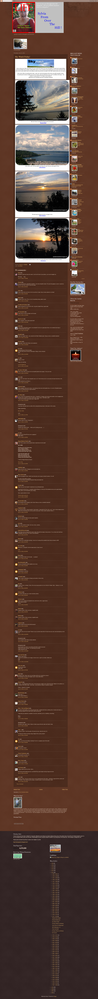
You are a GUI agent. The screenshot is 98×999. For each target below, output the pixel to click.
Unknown (20, 592)
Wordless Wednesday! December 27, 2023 (80, 240)
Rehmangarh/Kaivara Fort (81, 271)
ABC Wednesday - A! (56, 927)
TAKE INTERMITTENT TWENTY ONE (80, 230)
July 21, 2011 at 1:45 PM (23, 437)
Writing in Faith (75, 198)
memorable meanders (76, 209)
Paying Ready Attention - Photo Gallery (77, 141)
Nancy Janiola (21, 474)
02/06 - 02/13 (55, 975)
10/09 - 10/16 (55, 894)
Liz (18, 358)
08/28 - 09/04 (55, 905)
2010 (52, 987)
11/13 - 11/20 (55, 885)
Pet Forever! (54, 932)
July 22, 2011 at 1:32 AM (23, 678)
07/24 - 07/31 (55, 914)
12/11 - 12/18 (55, 877)
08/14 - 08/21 (55, 909)
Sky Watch (20, 265)
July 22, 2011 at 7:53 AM (23, 763)
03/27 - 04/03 (55, 962)
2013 (52, 868)
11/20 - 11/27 (55, 883)
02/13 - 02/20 (55, 973)
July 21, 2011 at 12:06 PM (23, 373)
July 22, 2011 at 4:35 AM (23, 735)
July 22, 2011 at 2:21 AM (23, 689)
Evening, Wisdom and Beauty (58, 923)
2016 (52, 863)
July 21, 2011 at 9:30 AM (23, 293)
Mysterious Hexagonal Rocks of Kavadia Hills (80, 192)
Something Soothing (79, 132)
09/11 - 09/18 (55, 901)
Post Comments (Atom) (23, 792)
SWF (19, 549)
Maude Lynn (20, 318)
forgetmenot (20, 507)
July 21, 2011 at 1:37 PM (23, 429)
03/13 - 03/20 (55, 966)
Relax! (79, 68)
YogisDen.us (74, 125)
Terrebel (19, 485)
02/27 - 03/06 (55, 970)
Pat (18, 739)
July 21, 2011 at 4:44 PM (23, 519)
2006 (52, 992)
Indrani (19, 746)
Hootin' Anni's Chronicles (77, 256)
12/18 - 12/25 (55, 875)
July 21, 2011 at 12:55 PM (23, 400)
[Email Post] (30, 264)
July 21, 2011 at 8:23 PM (23, 579)
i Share (73, 183)
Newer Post (17, 789)
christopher (20, 576)
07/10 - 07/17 (55, 935)
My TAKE (73, 228)
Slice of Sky (20, 462)
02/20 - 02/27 (55, 971)
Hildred (19, 608)
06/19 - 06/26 (55, 940)
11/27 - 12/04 (55, 881)
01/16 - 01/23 (55, 981)
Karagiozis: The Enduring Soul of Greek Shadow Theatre (77, 185)
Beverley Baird (21, 500)
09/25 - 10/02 (55, 898)
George (19, 282)
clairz (19, 290)
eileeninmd (20, 386)
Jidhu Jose (20, 665)
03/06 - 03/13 (55, 968)
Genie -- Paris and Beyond (23, 708)
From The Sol (74, 155)
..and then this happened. (80, 262)
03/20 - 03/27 (55, 964)
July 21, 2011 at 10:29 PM (23, 634)
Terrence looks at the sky (23, 495)
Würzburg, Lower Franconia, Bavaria (79, 221)
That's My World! (55, 929)
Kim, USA (20, 545)
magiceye (20, 622)
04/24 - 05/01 (55, 955)
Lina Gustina (20, 767)
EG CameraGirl (21, 311)
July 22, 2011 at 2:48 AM (23, 697)
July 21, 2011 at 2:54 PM (23, 481)
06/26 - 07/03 (55, 938)
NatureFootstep (21, 692)
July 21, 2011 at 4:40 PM (23, 504)
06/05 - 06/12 (55, 944)
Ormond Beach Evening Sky (77, 151)
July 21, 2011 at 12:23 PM (23, 382)
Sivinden (20, 341)
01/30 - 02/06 (55, 977)
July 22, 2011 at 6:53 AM (23, 749)
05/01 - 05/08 (55, 953)
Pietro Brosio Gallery (76, 115)
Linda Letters (74, 106)
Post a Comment (20, 784)
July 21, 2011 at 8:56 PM (23, 595)
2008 (52, 990)
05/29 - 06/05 (55, 946)
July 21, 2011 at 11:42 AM (23, 330)
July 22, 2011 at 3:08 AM (23, 704)
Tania (19, 377)
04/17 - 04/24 (55, 957)
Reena (19, 555)
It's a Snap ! (74, 237)
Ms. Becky (20, 394)
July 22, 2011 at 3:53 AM (23, 725)
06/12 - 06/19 (55, 942)
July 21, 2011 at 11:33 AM (23, 300)
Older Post (65, 789)
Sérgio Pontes (21, 701)
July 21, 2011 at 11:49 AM (23, 354)
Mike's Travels (21, 760)
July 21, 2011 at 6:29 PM (23, 565)
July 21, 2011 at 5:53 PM (23, 551)
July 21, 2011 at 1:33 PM (23, 421)
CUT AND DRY (75, 130)
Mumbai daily (74, 57)
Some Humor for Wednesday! (58, 925)
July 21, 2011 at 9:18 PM (23, 604)
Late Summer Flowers (80, 108)
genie (19, 777)
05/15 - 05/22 (55, 949)
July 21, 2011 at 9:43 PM (23, 611)
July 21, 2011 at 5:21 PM (23, 542)
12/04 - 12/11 (55, 879)
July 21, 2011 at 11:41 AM (23, 322)
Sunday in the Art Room (80, 157)
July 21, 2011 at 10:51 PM (23, 641)
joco (19, 348)
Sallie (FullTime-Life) (22, 530)
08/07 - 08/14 (55, 910)
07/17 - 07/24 (55, 916)
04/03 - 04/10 (55, 960)
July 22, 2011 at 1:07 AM (23, 670)
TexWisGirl (20, 467)
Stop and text (80, 58)
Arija (19, 272)
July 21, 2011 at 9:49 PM (23, 626)
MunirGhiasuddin (21, 562)
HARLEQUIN (20, 418)
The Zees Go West (75, 218)
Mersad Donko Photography (77, 96)
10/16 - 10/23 (55, 892)
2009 (52, 989)
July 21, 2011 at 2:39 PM (23, 470)
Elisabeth (20, 334)
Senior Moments (75, 150)
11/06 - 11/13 (55, 886)
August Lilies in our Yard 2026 (80, 166)
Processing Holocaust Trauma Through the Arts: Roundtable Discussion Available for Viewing (78, 203)
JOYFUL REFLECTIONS (77, 164)
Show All (83, 278)
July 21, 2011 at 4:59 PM (23, 526)
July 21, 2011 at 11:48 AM (23, 344)
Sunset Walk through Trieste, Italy (80, 99)
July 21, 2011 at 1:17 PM (23, 414)
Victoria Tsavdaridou (22, 753)
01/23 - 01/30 (55, 979)
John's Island (74, 174)
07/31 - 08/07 (55, 912)
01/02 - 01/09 (55, 984)
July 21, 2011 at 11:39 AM (23, 315)
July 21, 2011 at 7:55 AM (23, 278)
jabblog (73, 67)
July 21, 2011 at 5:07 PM (23, 534)
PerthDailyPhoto (75, 260)
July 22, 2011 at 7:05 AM (23, 756)
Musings (73, 76)
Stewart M (20, 682)
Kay (19, 583)
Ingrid (19, 673)
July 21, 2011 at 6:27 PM (23, 558)
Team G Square (75, 269)
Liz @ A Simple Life (22, 364)
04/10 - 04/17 (55, 959)
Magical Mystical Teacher (23, 441)
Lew (19, 629)
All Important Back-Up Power (80, 78)
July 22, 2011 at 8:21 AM (23, 781)
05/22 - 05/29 (55, 948)
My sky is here (21, 410)
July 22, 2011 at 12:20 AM (23, 650)
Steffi (19, 326)
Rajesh (19, 297)
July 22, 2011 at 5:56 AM (23, 742)
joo (18, 432)
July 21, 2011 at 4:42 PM (23, 512)
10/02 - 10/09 (55, 896)
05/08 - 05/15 (55, 951)
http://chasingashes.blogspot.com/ (20, 842)
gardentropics (74, 189)
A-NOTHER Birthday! (80, 211)
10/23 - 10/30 (55, 890)
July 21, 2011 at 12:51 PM (23, 391)
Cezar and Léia (21, 654)
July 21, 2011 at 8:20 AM (23, 286)
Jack (19, 523)
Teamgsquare (21, 569)
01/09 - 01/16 (55, 983)
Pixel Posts (74, 247)
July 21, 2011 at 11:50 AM (23, 366)
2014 (52, 867)
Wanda (19, 538)
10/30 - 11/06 (55, 888)
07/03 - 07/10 (55, 936)
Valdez (79, 88)
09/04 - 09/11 (55, 903)
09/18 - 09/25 (55, 899)
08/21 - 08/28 (55, 907)
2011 (52, 872)
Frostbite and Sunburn (22, 304)
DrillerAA (20, 516)
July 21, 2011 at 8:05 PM (23, 572)
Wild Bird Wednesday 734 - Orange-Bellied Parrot (81, 144)
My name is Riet (21, 370)
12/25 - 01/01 (55, 874)
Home (41, 789)
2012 (52, 870)
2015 (52, 865)
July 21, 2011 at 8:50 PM (23, 588)
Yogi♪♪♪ (19, 729)
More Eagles (80, 175)
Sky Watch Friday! (22, 56)
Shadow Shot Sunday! (56, 917)
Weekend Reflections (56, 919)
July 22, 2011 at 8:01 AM (23, 773)
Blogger (55, 996)
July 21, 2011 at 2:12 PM (23, 463)
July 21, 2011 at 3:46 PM (23, 496)
